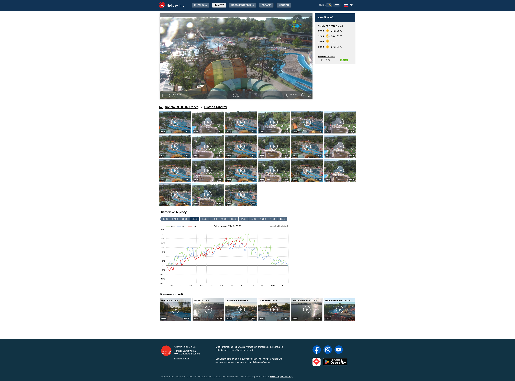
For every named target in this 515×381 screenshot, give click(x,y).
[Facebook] (316, 349)
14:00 (243, 219)
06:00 (165, 219)
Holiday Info (169, 3)
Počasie (266, 5)
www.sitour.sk (181, 358)
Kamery (219, 5)
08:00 (184, 219)
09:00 (194, 219)
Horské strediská (242, 5)
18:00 (282, 219)
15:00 (253, 219)
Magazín (284, 5)
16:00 (263, 219)
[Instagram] (327, 349)
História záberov (215, 107)
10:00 (204, 219)
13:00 (233, 219)
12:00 (224, 219)
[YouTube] (338, 349)
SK (351, 5)
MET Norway (286, 377)
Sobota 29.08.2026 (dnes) (182, 107)
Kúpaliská (200, 5)
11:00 (214, 219)
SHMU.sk (274, 377)
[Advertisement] (335, 82)
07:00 (175, 219)
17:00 (272, 219)
